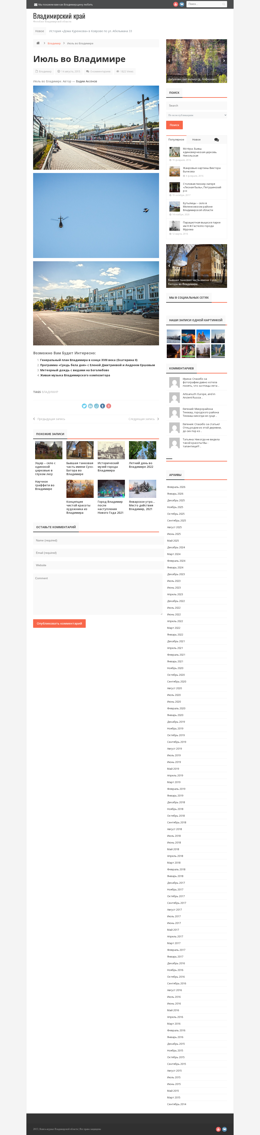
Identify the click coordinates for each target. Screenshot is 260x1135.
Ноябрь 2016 (175, 970)
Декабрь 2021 (176, 641)
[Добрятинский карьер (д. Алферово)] (196, 61)
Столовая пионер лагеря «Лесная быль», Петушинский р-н (202, 187)
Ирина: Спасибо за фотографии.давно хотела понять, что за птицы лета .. (201, 382)
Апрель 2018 (175, 856)
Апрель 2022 (175, 621)
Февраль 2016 (176, 1030)
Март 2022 (173, 628)
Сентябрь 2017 (176, 903)
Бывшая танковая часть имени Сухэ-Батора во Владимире (80, 468)
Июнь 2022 (174, 614)
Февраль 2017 (176, 950)
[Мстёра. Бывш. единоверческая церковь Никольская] (174, 152)
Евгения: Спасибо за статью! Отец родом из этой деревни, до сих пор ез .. (202, 427)
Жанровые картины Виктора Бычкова (202, 169)
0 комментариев (100, 71)
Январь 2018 (175, 876)
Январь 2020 (175, 715)
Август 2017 (174, 909)
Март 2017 (173, 943)
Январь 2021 (175, 661)
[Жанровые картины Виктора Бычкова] (174, 171)
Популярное (176, 139)
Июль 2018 (174, 836)
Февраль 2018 (176, 869)
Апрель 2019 (175, 775)
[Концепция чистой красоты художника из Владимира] (80, 489)
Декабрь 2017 (176, 883)
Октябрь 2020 (176, 675)
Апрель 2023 (175, 594)
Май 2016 (173, 1010)
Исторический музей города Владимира (108, 466)
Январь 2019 (175, 795)
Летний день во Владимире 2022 (141, 465)
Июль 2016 (174, 997)
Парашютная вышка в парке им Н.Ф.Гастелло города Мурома (202, 226)
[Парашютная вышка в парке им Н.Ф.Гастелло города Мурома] (174, 226)
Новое (196, 139)
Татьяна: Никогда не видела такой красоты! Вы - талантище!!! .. (201, 442)
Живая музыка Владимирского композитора (75, 375)
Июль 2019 (174, 755)
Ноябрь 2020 (175, 668)
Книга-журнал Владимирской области (59, 1129)
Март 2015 (173, 1097)
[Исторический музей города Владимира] (111, 450)
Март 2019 (173, 782)
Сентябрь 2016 (176, 983)
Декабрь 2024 (176, 547)
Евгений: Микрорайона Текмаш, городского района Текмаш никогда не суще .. (201, 412)
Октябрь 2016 (176, 976)
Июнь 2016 (174, 1003)
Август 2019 (174, 748)
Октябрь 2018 (176, 815)
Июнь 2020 (174, 701)
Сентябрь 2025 (176, 520)
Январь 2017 (175, 956)
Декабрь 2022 (176, 601)
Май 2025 (173, 540)
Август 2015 (174, 1070)
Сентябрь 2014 (176, 1104)
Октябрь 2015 (176, 1057)
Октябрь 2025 (176, 514)
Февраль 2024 (176, 561)
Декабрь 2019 (176, 722)
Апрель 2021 (175, 648)
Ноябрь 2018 (175, 809)
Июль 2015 (174, 1077)
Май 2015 (173, 1091)
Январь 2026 (175, 493)
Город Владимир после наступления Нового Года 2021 (111, 507)
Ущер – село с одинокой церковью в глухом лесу (45, 468)
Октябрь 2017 (176, 896)
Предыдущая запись (50, 419)
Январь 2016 (175, 1037)
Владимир (54, 43)
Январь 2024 (175, 567)
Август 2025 (174, 527)
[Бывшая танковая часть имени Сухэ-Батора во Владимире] (80, 450)
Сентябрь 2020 (176, 681)
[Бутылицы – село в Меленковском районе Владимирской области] (174, 206)
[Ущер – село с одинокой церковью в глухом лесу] (48, 450)
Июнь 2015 (174, 1084)
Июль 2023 (174, 581)
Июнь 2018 (174, 842)
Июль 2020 (174, 695)
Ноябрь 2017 (175, 889)
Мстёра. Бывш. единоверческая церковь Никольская (200, 152)
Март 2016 (173, 1023)
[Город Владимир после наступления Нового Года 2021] (111, 489)
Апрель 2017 (175, 936)
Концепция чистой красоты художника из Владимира (78, 507)
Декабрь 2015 (176, 1044)
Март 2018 (173, 862)
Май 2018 (173, 849)
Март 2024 (173, 554)
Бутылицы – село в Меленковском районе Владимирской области (198, 206)
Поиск (174, 125)
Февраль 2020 (176, 708)
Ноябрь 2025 (175, 507)
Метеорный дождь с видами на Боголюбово (74, 370)
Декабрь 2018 (176, 802)
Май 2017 (173, 930)
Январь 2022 (175, 634)
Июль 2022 (174, 607)
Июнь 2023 (174, 587)
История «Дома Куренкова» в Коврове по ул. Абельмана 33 (90, 31)
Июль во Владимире (79, 58)
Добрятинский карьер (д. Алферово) (192, 79)
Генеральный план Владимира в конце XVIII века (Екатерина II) (89, 360)
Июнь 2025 (174, 534)
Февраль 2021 (176, 654)
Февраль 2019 (176, 789)
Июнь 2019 (174, 762)
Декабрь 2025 (176, 500)
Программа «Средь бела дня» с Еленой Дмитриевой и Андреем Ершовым (97, 365)
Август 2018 (174, 829)
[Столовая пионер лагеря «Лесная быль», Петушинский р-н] (174, 187)
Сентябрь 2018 (176, 822)
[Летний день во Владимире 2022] (142, 450)
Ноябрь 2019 (175, 728)
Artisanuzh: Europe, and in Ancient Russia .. (199, 395)
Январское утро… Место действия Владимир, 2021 (142, 505)
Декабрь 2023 (176, 574)
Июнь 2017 (174, 923)
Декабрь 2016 (176, 963)
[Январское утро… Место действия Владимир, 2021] (142, 489)
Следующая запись (143, 419)
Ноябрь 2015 (175, 1050)
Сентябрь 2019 (176, 742)
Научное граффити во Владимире (44, 485)
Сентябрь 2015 (176, 1064)
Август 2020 (174, 688)
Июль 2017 (174, 916)
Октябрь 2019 (176, 735)
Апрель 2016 (175, 1017)
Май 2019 (173, 768)
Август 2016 (174, 990)
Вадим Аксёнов (86, 81)
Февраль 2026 (176, 487)
